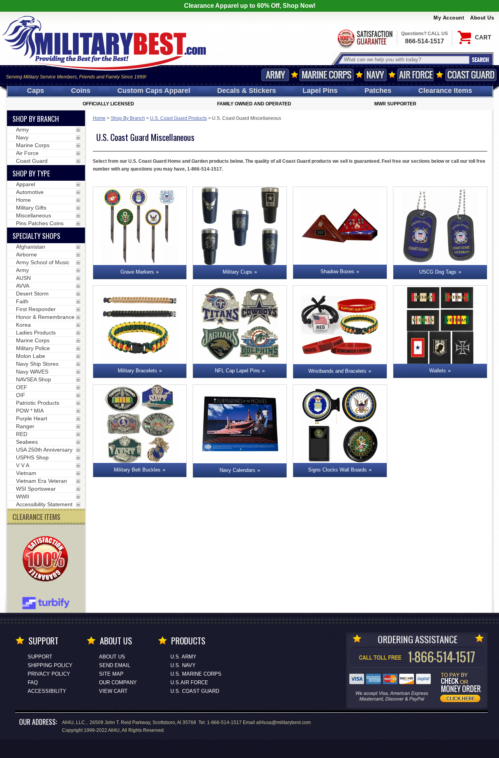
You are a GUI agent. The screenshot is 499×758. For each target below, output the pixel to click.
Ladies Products (36, 332)
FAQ (33, 682)
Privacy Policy (49, 674)
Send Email (114, 665)
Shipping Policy (50, 665)
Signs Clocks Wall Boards (337, 470)
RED (21, 434)
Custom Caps (153, 90)
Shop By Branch (128, 118)
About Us (482, 18)
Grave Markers (137, 272)
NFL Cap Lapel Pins (237, 371)
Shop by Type (31, 173)
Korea (23, 325)
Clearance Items (445, 90)
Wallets (437, 371)
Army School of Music (42, 262)
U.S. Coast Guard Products (178, 118)
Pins (320, 90)
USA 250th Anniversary (44, 450)
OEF (21, 387)
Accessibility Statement (44, 504)
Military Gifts (31, 208)
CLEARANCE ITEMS (36, 517)
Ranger (25, 426)
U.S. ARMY (183, 657)
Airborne (26, 254)
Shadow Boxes (337, 271)
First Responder (36, 309)
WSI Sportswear (36, 489)
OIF (20, 395)
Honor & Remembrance (45, 317)
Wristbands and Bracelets (337, 371)
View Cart (113, 691)
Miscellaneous (33, 215)
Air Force (415, 75)
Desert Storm (32, 293)
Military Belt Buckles (137, 470)
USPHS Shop (32, 457)
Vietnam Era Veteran (41, 481)
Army (275, 75)
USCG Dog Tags (438, 272)
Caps (35, 90)
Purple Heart (31, 418)
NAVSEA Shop (33, 379)
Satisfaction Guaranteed (364, 38)
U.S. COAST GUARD (194, 691)
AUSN (23, 278)
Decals (246, 90)
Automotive (30, 192)
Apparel (25, 184)
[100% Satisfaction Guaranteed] (47, 560)
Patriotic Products (37, 403)
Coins (80, 90)
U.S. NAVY (183, 665)
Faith (22, 301)
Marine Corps (326, 75)
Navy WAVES (32, 371)
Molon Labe (30, 356)
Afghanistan (30, 247)
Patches (378, 90)
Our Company (118, 682)
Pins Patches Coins (40, 223)
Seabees (27, 442)
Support (40, 657)
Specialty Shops (36, 236)
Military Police (33, 348)
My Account (449, 18)
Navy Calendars (237, 470)
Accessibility (47, 691)
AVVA (22, 286)
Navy (375, 75)
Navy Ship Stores (37, 364)
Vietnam (26, 473)
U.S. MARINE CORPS (195, 674)
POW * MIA (30, 410)
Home (99, 118)
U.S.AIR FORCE (189, 682)
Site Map (111, 674)
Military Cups (237, 272)
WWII (22, 496)
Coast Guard (470, 75)
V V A (22, 465)
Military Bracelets (137, 371)
